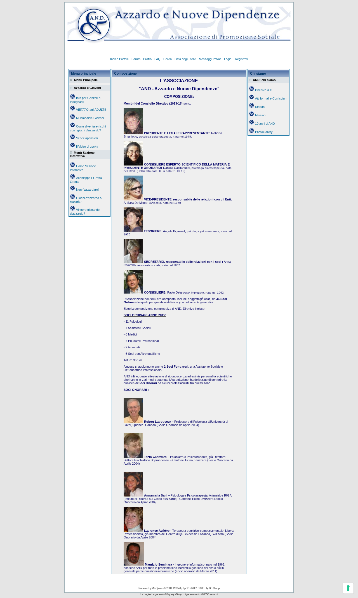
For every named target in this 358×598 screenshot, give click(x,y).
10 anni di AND (265, 123)
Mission (260, 115)
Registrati (241, 59)
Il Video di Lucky (87, 146)
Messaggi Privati (210, 59)
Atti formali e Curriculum (271, 98)
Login (228, 59)
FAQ (157, 59)
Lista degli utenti (185, 59)
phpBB (185, 588)
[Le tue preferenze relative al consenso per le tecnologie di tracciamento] (348, 588)
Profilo (147, 59)
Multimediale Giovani (90, 118)
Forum (135, 59)
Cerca (167, 59)
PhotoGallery (264, 132)
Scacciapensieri (87, 138)
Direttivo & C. (264, 90)
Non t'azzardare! (87, 189)
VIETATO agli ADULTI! (91, 109)
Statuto (260, 106)
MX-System (158, 588)
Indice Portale (119, 59)
